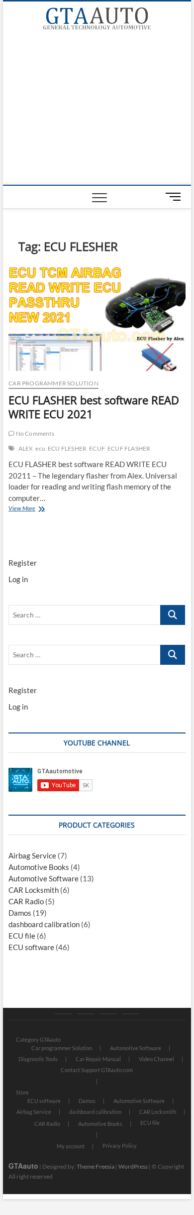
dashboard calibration (44, 924)
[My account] (108, 1013)
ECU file (21, 935)
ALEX (25, 448)
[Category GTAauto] (63, 1013)
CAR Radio (26, 901)
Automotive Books (38, 866)
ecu (40, 448)
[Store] (86, 1013)
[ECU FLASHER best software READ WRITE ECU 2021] (97, 317)
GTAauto (23, 1166)
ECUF (97, 448)
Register (22, 562)
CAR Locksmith (33, 889)
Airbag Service (32, 855)
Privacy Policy (119, 1145)
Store (22, 1092)
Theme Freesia (95, 1166)
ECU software (31, 947)
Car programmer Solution (53, 383)
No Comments (34, 433)
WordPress (133, 1166)
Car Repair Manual (98, 1059)
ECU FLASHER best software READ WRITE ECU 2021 (93, 406)
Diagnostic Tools (38, 1059)
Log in (18, 579)
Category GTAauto (38, 1039)
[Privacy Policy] (130, 1013)
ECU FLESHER (67, 448)
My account (71, 1146)
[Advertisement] (97, 110)
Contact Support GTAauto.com (97, 1070)
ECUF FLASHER (128, 448)
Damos (19, 912)
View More (33, 509)
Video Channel (156, 1059)
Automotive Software (43, 878)
